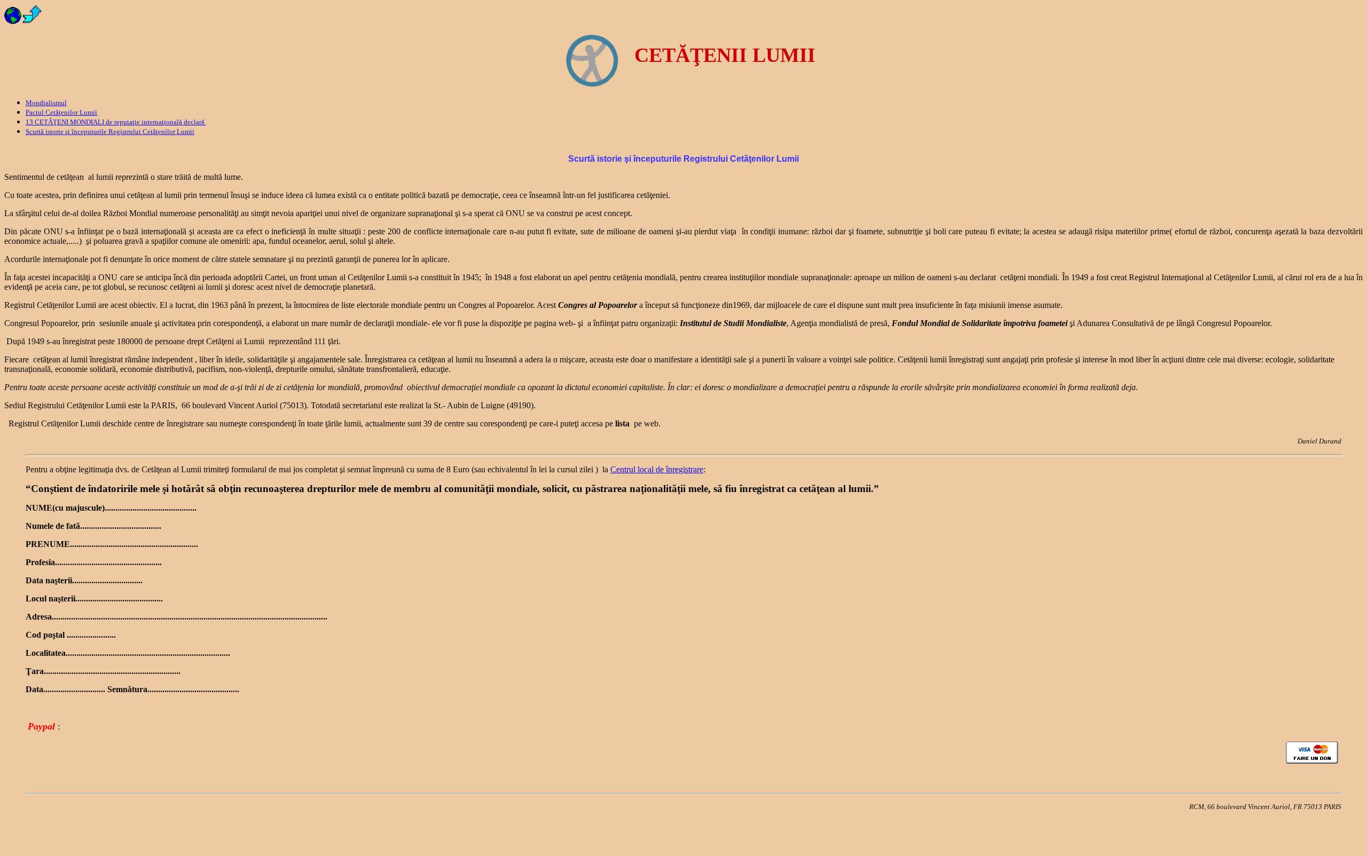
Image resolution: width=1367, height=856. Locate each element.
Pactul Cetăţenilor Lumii (61, 112)
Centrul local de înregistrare (656, 469)
